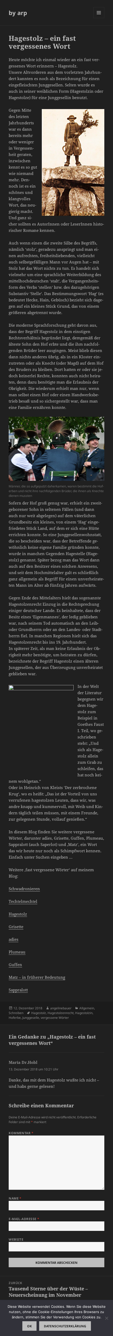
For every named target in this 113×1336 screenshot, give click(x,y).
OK (29, 1326)
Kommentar (21, 1133)
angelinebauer (60, 1008)
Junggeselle (30, 1017)
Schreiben (16, 1013)
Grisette (16, 926)
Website (16, 1239)
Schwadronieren (24, 888)
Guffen (15, 964)
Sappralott (18, 989)
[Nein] (106, 1318)
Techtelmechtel (23, 901)
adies (13, 939)
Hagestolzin (84, 1013)
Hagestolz (18, 914)
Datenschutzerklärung (65, 1326)
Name (15, 1198)
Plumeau (17, 952)
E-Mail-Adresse (24, 1219)
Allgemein (86, 1008)
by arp (18, 13)
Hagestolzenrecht (61, 1013)
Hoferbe (15, 1017)
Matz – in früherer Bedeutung (37, 977)
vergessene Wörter (55, 1017)
